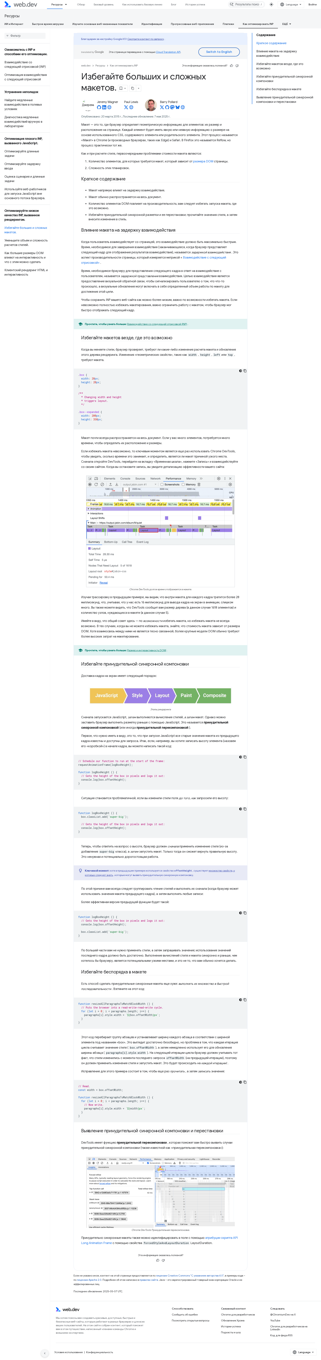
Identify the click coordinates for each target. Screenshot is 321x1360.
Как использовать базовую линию (142, 4)
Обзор (81, 4)
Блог (173, 4)
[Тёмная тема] (240, 371)
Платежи (228, 24)
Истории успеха (195, 4)
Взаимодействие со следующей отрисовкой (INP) (157, 324)
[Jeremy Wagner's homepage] (109, 108)
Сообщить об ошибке (185, 1314)
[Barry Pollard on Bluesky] (178, 108)
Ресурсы (57, 4)
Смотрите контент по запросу (145, 39)
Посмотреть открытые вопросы (190, 1320)
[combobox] (246, 4)
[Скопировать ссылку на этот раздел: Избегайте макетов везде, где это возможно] (175, 338)
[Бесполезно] (237, 65)
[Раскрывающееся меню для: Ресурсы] (68, 4)
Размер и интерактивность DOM (146, 650)
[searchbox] (25, 36)
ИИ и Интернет (13, 24)
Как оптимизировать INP (258, 24)
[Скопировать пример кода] (245, 371)
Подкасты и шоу (231, 1332)
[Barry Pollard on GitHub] (167, 108)
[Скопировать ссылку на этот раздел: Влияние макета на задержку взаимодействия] (178, 230)
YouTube (275, 1320)
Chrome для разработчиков (238, 1314)
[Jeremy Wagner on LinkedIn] (104, 108)
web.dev (86, 65)
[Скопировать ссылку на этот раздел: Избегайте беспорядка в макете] (150, 972)
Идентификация (152, 24)
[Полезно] (231, 65)
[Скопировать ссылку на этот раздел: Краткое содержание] (129, 179)
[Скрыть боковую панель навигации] (44, 1353)
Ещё (285, 24)
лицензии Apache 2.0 (89, 1279)
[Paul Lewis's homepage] (131, 108)
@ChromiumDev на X (283, 1314)
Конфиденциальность (99, 1352)
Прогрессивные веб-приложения (192, 24)
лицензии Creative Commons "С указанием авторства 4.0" (190, 1275)
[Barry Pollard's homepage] (183, 108)
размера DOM (203, 161)
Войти (313, 4)
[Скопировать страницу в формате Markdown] (132, 88)
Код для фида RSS (281, 1335)
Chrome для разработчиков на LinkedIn (288, 1328)
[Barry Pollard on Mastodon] (172, 108)
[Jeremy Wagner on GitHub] (99, 108)
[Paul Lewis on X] (126, 108)
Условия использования (68, 1352)
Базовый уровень (104, 4)
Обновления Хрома (232, 1320)
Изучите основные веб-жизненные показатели (102, 24)
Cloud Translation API (168, 52)
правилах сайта (149, 1279)
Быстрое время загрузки (48, 24)
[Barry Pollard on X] (162, 108)
